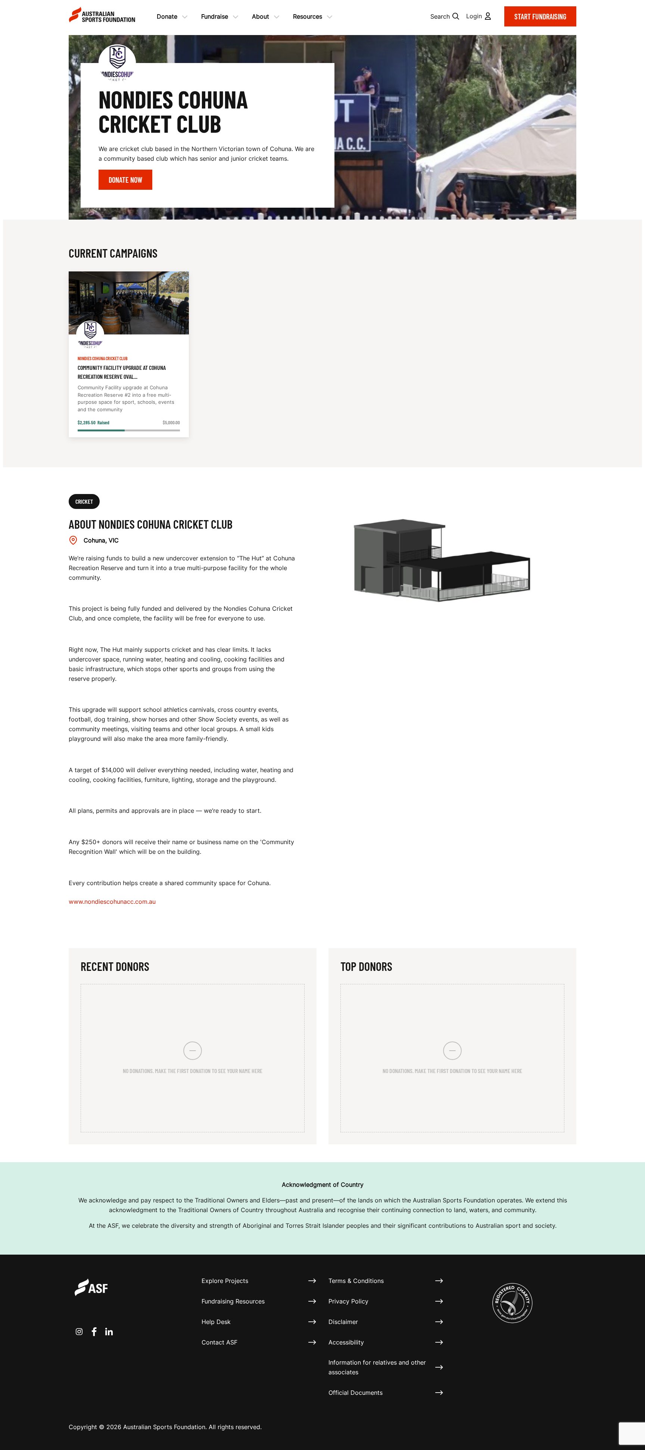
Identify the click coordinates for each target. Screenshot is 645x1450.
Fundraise (214, 16)
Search (440, 16)
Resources (307, 16)
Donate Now (125, 179)
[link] (129, 354)
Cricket (84, 501)
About (260, 16)
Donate (167, 16)
